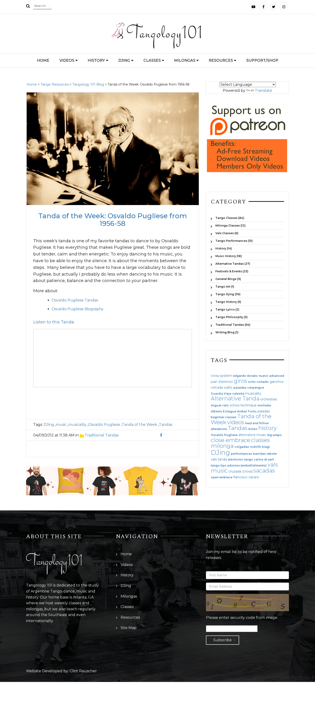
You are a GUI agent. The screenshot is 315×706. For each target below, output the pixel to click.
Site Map (129, 628)
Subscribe (222, 640)
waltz (228, 387)
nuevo (263, 375)
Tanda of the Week (139, 424)
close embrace (230, 440)
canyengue (255, 387)
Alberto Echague (223, 411)
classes (260, 440)
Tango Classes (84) (229, 218)
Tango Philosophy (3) (231, 317)
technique (248, 405)
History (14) (223, 248)
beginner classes (223, 417)
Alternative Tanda (235, 398)
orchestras (268, 399)
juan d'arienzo (222, 382)
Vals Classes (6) (226, 233)
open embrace (221, 477)
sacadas (264, 470)
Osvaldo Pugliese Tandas (75, 300)
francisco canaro (246, 477)
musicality (77, 424)
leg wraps (274, 435)
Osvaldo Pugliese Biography (78, 309)
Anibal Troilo (247, 411)
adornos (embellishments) (247, 465)
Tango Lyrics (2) (227, 309)
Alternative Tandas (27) (232, 263)
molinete (264, 405)
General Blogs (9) (228, 279)
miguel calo (220, 405)
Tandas (165, 424)
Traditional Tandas (102, 435)
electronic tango (240, 459)
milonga (222, 445)
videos (235, 422)
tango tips (218, 465)
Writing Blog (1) (226, 332)
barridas (259, 453)
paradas (264, 411)
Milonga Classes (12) (230, 225)
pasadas (239, 387)
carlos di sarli (264, 459)
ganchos (276, 382)
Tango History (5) (228, 302)
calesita (238, 393)
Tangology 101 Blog (88, 84)
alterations (219, 429)
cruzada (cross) (241, 471)
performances (241, 453)
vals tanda (219, 459)
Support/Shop (262, 60)
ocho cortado (258, 382)
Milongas (184, 60)
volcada (217, 387)
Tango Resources (55, 84)
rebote (272, 453)
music (61, 424)
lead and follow (257, 423)
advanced (276, 375)
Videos (66, 60)
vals (272, 464)
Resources (221, 60)
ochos (234, 405)
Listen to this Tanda (53, 322)
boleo (252, 429)
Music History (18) (228, 256)
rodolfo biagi (260, 446)
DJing (124, 60)
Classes (152, 60)
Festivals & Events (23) (231, 271)
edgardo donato (245, 375)
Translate (263, 90)
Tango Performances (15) (234, 240)
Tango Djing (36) (228, 294)
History (96, 60)
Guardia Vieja (221, 393)
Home (43, 60)
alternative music (252, 435)
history (267, 428)
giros (240, 381)
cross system (221, 376)
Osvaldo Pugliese (104, 424)
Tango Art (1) (224, 286)
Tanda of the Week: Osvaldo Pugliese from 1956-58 (112, 220)
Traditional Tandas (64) (232, 324)
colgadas (242, 446)
